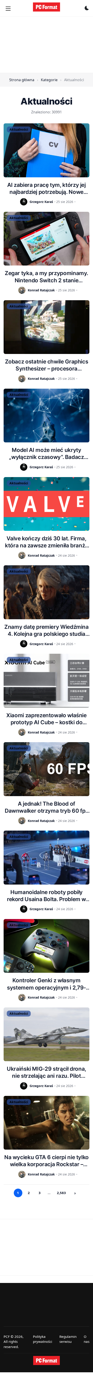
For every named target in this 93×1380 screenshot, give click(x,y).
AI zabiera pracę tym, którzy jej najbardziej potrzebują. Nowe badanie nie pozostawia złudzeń (46, 188)
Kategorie (49, 79)
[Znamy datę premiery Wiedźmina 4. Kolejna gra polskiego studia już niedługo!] (46, 592)
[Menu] (8, 8)
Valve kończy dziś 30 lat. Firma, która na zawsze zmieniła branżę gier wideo (46, 542)
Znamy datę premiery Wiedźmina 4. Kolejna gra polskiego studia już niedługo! (46, 630)
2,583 (61, 1192)
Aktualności (18, 129)
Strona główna (21, 79)
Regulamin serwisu (68, 1339)
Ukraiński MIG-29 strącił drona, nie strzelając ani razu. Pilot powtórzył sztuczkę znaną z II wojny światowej (46, 1072)
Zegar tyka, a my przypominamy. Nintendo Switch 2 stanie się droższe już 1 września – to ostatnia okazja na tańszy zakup (46, 277)
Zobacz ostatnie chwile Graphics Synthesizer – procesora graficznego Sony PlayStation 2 (46, 365)
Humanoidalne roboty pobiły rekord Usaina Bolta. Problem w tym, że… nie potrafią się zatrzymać (46, 896)
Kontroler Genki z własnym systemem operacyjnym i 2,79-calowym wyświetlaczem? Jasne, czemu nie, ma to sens (46, 984)
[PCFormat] (46, 1360)
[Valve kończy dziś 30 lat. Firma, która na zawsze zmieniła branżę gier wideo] (46, 504)
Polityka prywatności (42, 1339)
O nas (86, 1339)
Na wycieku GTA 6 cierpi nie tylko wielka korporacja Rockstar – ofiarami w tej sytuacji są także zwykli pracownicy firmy (46, 1161)
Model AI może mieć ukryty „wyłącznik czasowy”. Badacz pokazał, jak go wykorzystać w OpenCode (46, 454)
